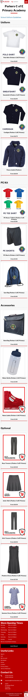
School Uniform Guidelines (11, 17)
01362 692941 (9, 675)
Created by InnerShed (14, 695)
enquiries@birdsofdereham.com (13, 680)
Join (2, 656)
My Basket (3, 660)
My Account (4, 658)
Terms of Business (5, 668)
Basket (25, 693)
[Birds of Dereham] (5, 1)
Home (2, 662)
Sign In (2, 654)
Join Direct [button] (14, 646)
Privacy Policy (4, 666)
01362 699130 (9, 677)
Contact (3, 664)
